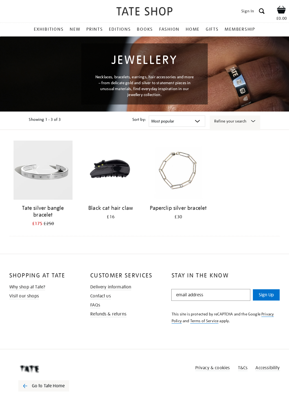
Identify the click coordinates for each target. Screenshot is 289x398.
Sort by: (139, 119)
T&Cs (243, 368)
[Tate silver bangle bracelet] (43, 171)
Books (145, 29)
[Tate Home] (47, 369)
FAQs (95, 305)
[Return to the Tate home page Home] (144, 12)
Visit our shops (24, 296)
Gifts (212, 29)
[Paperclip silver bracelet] (178, 171)
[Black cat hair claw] (110, 171)
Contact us (100, 296)
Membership (240, 29)
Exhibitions (49, 29)
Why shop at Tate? (27, 287)
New (75, 29)
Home (193, 29)
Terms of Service (204, 320)
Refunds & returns (108, 314)
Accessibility (267, 368)
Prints (94, 29)
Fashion (169, 29)
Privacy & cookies (212, 368)
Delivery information (110, 287)
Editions (120, 29)
